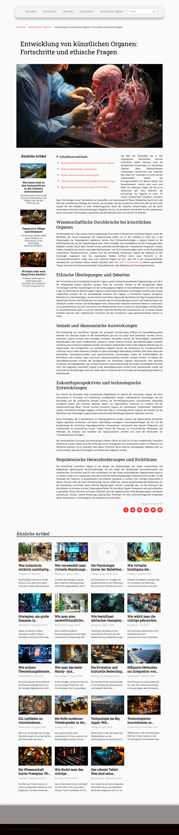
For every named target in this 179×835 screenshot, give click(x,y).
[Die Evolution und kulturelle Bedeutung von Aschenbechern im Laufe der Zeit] (107, 653)
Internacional (49, 11)
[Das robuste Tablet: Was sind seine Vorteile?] (107, 756)
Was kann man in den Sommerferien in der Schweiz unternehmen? (33, 187)
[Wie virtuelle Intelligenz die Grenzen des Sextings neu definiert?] (144, 551)
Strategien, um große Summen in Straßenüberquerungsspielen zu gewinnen (39, 622)
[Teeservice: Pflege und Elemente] (33, 217)
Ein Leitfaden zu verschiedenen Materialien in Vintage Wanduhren (33, 724)
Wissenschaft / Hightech (111, 11)
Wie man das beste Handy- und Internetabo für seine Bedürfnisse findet (70, 673)
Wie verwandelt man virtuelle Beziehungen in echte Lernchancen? (71, 571)
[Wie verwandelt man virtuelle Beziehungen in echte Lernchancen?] (71, 551)
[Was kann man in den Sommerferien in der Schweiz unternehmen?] (33, 170)
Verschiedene (86, 11)
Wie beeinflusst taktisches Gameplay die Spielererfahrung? (107, 620)
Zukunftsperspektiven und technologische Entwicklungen (88, 181)
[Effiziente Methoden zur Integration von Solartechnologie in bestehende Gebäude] (144, 653)
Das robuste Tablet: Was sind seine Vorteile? (104, 773)
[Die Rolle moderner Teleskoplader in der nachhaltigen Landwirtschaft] (71, 705)
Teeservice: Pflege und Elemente (33, 230)
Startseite (21, 27)
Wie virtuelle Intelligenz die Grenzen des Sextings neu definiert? (143, 571)
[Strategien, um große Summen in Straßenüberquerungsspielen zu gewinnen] (35, 602)
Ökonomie (68, 11)
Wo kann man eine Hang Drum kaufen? (33, 273)
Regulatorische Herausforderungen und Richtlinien (85, 187)
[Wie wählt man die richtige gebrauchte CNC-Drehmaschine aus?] (144, 602)
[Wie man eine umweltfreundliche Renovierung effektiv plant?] (71, 602)
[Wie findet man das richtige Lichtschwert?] (71, 756)
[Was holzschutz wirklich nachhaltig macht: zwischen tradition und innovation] (35, 551)
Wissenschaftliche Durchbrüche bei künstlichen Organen (87, 163)
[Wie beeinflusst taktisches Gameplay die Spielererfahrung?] (107, 602)
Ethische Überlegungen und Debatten (79, 169)
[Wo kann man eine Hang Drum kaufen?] (33, 259)
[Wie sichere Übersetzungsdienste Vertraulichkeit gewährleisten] (35, 653)
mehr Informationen (129, 262)
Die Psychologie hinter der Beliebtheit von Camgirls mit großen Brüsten (107, 571)
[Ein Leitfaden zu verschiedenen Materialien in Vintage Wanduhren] (35, 705)
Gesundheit (30, 11)
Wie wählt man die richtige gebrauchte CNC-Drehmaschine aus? (141, 622)
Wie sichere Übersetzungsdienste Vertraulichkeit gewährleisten (33, 673)
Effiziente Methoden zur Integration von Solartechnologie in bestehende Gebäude (142, 673)
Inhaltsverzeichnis (73, 157)
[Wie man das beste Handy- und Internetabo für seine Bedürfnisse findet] (71, 653)
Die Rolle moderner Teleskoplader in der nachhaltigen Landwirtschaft (70, 724)
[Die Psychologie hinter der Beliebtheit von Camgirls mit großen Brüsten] (107, 551)
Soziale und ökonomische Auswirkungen (80, 175)
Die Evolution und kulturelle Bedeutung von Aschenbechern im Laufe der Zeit (106, 673)
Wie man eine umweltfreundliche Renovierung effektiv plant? (70, 622)
